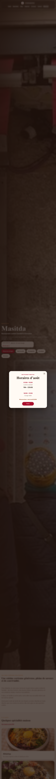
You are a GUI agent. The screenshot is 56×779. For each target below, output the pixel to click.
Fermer (28, 403)
